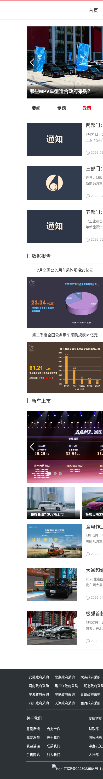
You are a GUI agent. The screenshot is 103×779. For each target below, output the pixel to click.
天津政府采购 (65, 702)
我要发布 (33, 737)
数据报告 (41, 255)
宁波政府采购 (39, 694)
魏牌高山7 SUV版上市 (47, 514)
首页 (93, 10)
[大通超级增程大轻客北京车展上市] (52, 584)
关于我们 (53, 737)
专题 (61, 108)
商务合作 (53, 728)
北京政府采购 (65, 677)
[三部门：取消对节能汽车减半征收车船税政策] (54, 198)
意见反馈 (33, 728)
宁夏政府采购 (65, 694)
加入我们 (53, 754)
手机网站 (33, 754)
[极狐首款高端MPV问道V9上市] (52, 628)
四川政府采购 (39, 702)
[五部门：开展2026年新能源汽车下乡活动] (54, 241)
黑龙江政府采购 (66, 685)
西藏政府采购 (90, 702)
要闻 (36, 108)
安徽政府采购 (39, 677)
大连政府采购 (90, 677)
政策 (87, 108)
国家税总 (95, 737)
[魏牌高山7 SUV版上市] (51, 503)
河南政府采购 (39, 685)
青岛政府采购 (90, 694)
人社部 (94, 754)
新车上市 (41, 400)
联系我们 (53, 745)
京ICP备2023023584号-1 (82, 768)
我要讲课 (33, 745)
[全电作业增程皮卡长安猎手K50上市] (54, 541)
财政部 (94, 728)
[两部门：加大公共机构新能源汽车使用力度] (54, 155)
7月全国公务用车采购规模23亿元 (65, 270)
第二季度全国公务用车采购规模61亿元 (65, 335)
